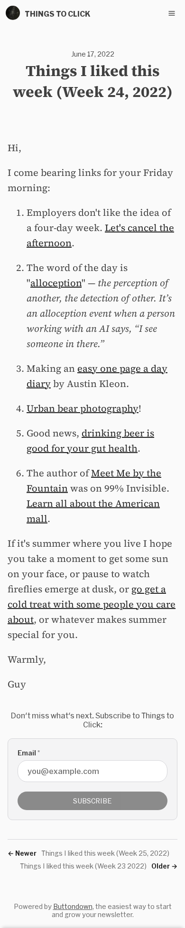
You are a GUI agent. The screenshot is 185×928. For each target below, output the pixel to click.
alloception (56, 283)
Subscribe (92, 801)
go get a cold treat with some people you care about (92, 604)
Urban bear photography (83, 408)
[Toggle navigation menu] (171, 13)
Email (29, 753)
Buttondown (72, 906)
